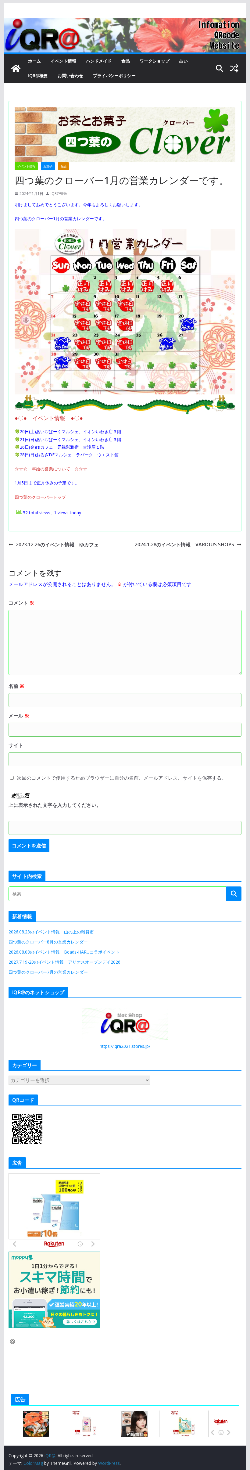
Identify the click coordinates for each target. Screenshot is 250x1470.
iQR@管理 (59, 193)
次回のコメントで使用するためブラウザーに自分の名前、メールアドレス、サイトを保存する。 (122, 778)
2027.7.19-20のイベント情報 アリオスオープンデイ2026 (64, 962)
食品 (125, 61)
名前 (16, 686)
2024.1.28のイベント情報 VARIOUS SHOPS (184, 544)
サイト (16, 745)
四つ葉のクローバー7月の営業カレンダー (48, 972)
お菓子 (47, 166)
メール (19, 715)
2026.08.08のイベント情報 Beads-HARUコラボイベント (64, 952)
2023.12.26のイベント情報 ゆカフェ (57, 544)
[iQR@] (16, 68)
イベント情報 (63, 61)
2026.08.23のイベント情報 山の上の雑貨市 (51, 932)
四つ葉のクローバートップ (40, 497)
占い (183, 61)
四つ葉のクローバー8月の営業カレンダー (48, 942)
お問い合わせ (70, 75)
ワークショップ (155, 61)
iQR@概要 (38, 75)
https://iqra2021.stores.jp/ (125, 1046)
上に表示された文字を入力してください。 (55, 805)
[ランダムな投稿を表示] (234, 68)
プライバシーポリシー (114, 75)
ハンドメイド (99, 61)
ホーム (34, 61)
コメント (21, 602)
